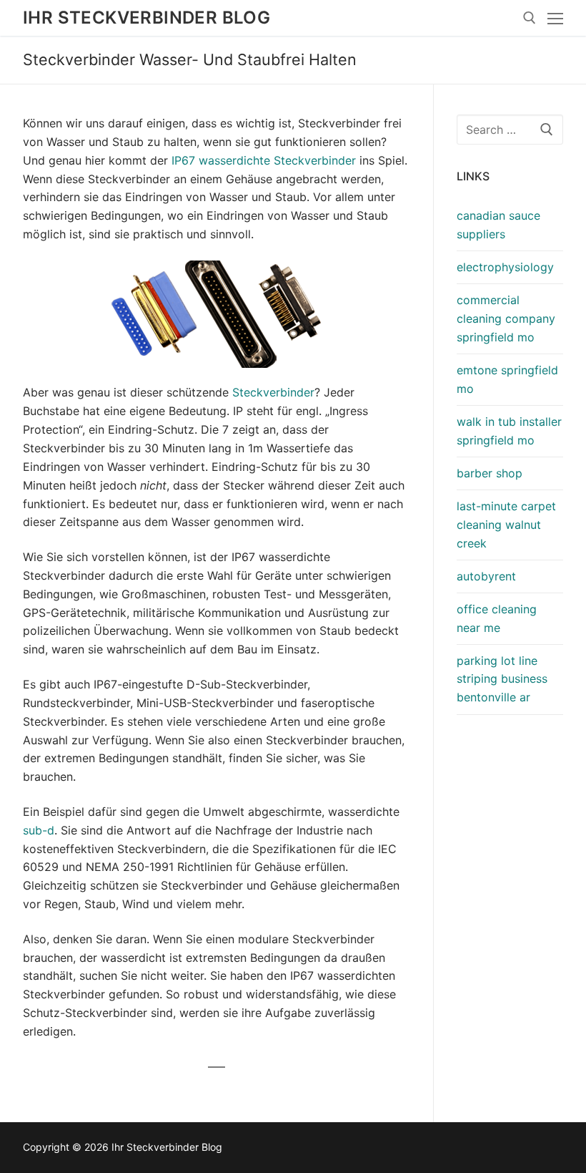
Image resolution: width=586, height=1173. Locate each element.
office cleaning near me (497, 618)
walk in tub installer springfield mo (509, 430)
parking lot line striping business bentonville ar (502, 679)
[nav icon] (555, 18)
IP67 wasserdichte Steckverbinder (264, 160)
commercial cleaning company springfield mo (506, 318)
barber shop (489, 473)
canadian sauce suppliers (498, 224)
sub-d (38, 830)
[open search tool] (529, 17)
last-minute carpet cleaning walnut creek (506, 524)
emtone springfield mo (507, 379)
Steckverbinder (273, 392)
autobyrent (486, 576)
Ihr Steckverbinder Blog (146, 17)
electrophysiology (505, 267)
